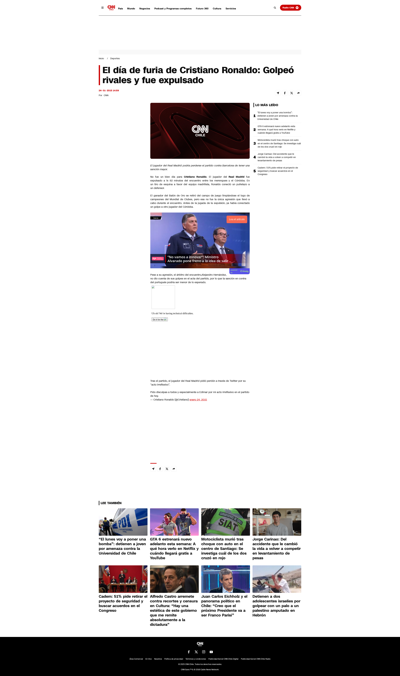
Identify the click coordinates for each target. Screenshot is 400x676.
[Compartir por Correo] (278, 93)
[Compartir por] (298, 93)
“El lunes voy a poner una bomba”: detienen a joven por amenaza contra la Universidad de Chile (277, 116)
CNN (106, 95)
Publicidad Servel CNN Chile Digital (223, 659)
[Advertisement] (122, 282)
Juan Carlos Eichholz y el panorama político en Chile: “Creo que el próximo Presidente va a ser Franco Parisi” (224, 606)
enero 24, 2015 (198, 399)
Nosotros (158, 659)
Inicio (101, 58)
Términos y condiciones (195, 659)
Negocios (144, 8)
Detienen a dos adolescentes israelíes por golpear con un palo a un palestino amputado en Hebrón (276, 606)
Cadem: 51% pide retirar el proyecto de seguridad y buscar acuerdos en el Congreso (278, 171)
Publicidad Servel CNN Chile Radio (255, 659)
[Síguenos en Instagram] (203, 651)
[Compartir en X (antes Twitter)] (291, 93)
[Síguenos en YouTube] (211, 651)
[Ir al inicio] (111, 7)
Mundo (131, 8)
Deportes (115, 58)
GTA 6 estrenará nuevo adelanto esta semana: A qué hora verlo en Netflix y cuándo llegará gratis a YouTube (276, 129)
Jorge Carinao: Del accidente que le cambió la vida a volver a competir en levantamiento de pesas (277, 157)
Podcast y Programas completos (173, 8)
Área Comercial (136, 659)
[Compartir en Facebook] (285, 93)
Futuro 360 (202, 8)
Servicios (231, 8)
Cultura (217, 8)
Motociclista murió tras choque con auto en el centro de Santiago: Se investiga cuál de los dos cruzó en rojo (279, 143)
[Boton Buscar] (275, 7)
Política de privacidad (173, 659)
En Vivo (148, 659)
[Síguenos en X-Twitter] (196, 651)
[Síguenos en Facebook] (188, 651)
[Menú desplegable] (102, 7)
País (120, 8)
